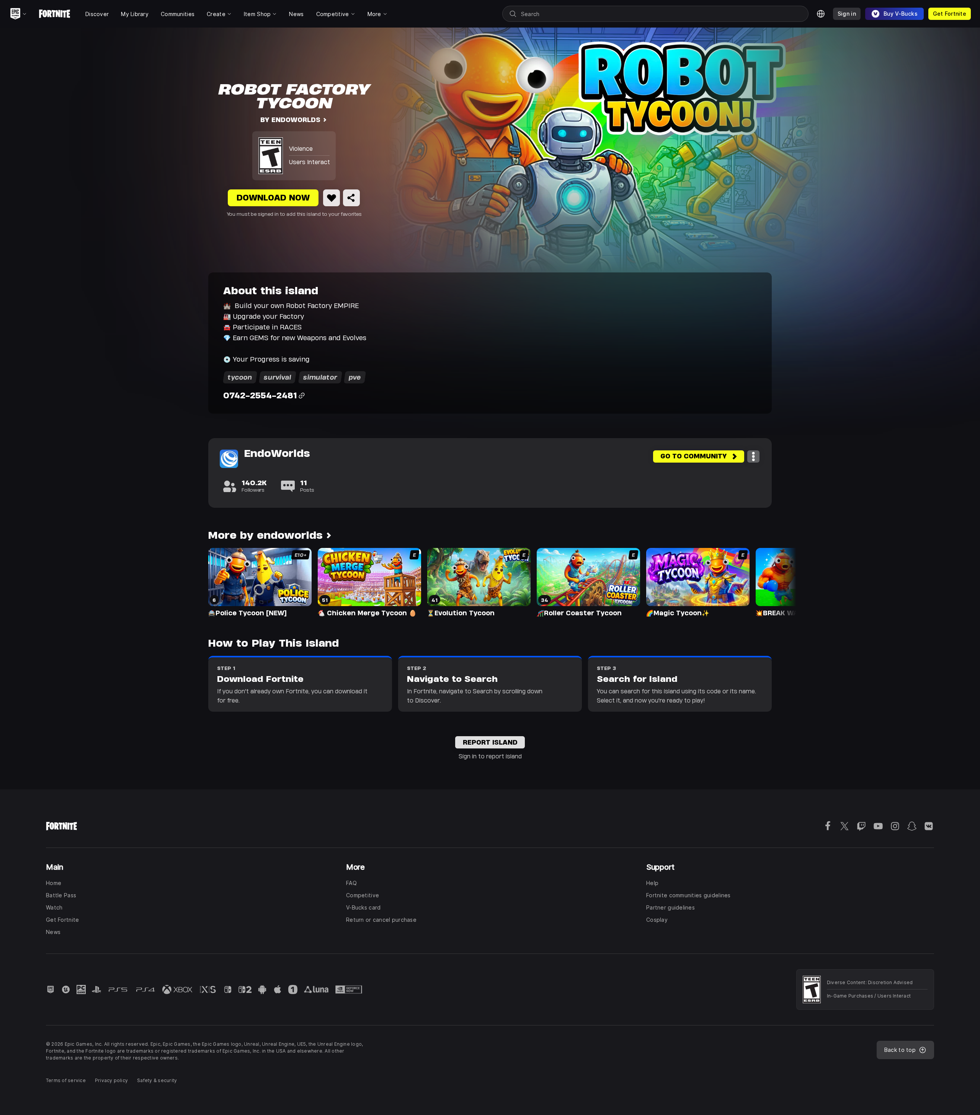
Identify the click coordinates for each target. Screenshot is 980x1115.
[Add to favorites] (331, 197)
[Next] (775, 581)
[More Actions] (753, 456)
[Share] (351, 197)
